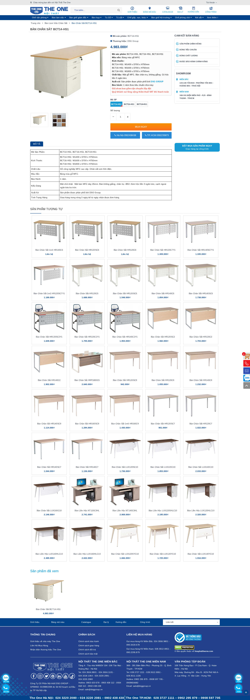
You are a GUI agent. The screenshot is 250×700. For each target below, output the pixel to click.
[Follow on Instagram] (40, 676)
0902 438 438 (94, 686)
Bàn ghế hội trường (160, 17)
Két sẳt (198, 17)
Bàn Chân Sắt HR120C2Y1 (87, 337)
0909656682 (132, 682)
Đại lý (180, 12)
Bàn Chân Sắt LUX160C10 (49, 510)
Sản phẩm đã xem (44, 571)
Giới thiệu (132, 12)
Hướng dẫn (193, 12)
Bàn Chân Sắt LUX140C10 (200, 467)
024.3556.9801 (89, 672)
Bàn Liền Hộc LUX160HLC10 (87, 554)
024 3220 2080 (66, 698)
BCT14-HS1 (116, 104)
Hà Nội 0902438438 (126, 135)
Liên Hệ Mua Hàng (39, 645)
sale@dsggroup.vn (94, 689)
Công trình (211, 12)
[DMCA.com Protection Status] (184, 647)
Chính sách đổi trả (87, 649)
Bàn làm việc (58, 17)
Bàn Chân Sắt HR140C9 (201, 380)
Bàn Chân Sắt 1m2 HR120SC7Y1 (49, 293)
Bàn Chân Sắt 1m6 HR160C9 (125, 423)
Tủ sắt (119, 17)
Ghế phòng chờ (183, 17)
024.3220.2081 (102, 676)
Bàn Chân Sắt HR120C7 (201, 423)
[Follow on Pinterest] (53, 676)
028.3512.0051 (153, 672)
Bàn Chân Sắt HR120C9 (163, 380)
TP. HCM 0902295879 (158, 135)
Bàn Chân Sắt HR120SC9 (125, 380)
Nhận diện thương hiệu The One (45, 649)
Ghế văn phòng (39, 17)
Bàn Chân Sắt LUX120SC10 (125, 467)
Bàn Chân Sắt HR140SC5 (201, 293)
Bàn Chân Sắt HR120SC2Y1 (49, 337)
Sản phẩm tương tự (46, 209)
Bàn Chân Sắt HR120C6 (125, 250)
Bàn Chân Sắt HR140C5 (163, 293)
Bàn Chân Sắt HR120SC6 (87, 250)
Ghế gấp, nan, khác (137, 17)
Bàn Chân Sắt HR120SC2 (163, 337)
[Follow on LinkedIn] (59, 676)
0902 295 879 (140, 679)
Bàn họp (96, 17)
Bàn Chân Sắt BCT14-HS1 (48, 609)
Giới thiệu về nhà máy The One (45, 641)
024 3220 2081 (90, 698)
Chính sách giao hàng (88, 645)
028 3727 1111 (164, 698)
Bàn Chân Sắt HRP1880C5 (87, 380)
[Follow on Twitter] (46, 676)
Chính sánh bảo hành (88, 641)
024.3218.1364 (85, 676)
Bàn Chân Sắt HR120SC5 (125, 293)
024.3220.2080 (85, 679)
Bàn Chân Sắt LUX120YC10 (163, 554)
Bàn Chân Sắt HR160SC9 (87, 423)
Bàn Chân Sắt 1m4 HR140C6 (49, 250)
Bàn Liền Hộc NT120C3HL (87, 510)
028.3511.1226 (133, 676)
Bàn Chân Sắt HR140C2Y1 (125, 337)
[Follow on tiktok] (72, 676)
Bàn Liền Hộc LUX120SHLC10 (163, 510)
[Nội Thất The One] (49, 10)
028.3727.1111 (137, 672)
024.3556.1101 (106, 672)
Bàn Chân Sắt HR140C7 (87, 467)
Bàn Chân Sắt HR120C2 (201, 337)
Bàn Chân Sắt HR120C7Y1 (162, 250)
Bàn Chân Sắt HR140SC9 (49, 423)
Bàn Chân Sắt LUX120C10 (162, 467)
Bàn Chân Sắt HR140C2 (49, 380)
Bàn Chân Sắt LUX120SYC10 (125, 554)
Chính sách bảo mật (88, 654)
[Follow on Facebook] (34, 676)
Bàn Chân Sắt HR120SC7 (163, 423)
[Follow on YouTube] (66, 676)
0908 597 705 (156, 679)
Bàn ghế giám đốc (78, 17)
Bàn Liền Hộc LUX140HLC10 (49, 554)
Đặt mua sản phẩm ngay (197, 147)
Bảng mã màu (149, 12)
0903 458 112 (107, 682)
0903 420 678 (92, 682)
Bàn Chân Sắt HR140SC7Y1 (201, 250)
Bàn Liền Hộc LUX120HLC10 (200, 510)
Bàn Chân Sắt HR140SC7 (49, 467)
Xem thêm (212, 17)
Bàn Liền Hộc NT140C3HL (125, 510)
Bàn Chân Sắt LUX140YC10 (201, 554)
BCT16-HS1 (129, 104)
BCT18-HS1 (142, 104)
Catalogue (167, 12)
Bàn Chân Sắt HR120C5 (87, 293)
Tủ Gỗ (108, 17)
